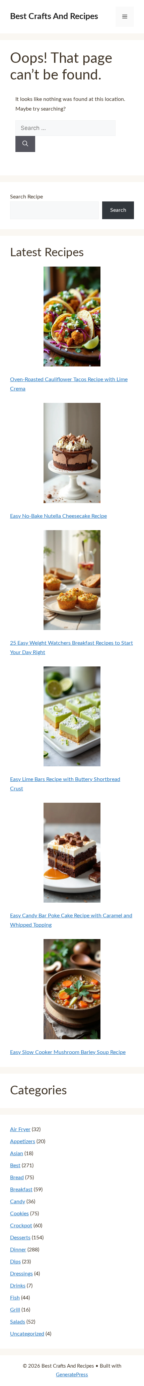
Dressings (21, 1273)
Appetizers (22, 1141)
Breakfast (21, 1189)
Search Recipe (26, 196)
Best (15, 1165)
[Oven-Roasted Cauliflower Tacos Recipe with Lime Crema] (72, 318)
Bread (17, 1177)
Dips (15, 1261)
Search (118, 210)
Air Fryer (20, 1129)
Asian (16, 1153)
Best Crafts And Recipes (54, 16)
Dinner (18, 1249)
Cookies (19, 1213)
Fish (15, 1297)
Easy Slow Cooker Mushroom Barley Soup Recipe (68, 1052)
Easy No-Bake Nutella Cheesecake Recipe (58, 516)
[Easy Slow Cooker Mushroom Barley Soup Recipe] (72, 990)
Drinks (17, 1285)
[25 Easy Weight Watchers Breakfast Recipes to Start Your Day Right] (72, 581)
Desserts (20, 1237)
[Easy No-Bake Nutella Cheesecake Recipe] (72, 454)
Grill (15, 1310)
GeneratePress (72, 1374)
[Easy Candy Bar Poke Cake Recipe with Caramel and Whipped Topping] (72, 854)
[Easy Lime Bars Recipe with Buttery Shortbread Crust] (72, 717)
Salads (17, 1322)
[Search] (25, 144)
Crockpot (21, 1225)
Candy (17, 1201)
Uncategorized (27, 1334)
